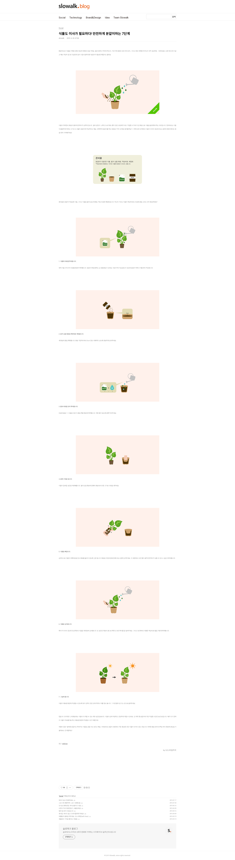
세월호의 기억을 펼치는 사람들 (68, 819)
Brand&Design (93, 17)
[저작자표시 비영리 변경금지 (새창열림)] (86, 788)
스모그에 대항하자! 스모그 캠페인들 (69, 803)
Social (62, 17)
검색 (174, 17)
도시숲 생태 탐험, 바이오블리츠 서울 (70, 806)
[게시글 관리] (70, 787)
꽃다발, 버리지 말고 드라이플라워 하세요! (71, 814)
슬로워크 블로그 (70, 828)
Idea (107, 17)
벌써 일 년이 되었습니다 (66, 811)
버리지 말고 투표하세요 (66, 800)
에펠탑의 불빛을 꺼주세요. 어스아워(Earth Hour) (73, 816)
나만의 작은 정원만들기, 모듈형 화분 (70, 808)
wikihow (65, 744)
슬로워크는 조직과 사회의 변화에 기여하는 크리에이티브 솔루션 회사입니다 (89, 832)
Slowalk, (112, 855)
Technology (75, 17)
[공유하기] (67, 787)
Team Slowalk (121, 17)
